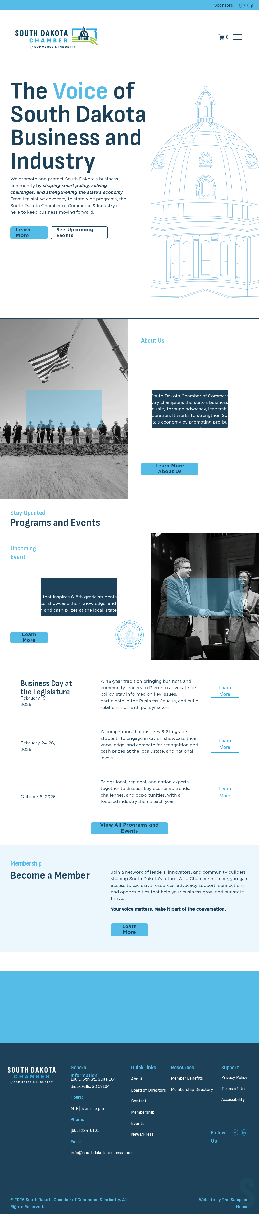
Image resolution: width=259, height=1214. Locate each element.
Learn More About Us (169, 469)
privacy (122, 1039)
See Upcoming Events (75, 233)
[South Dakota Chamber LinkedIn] (250, 5)
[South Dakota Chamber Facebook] (242, 5)
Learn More (23, 233)
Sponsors (223, 5)
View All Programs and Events (129, 828)
